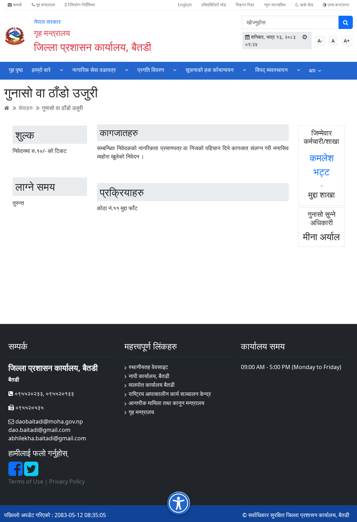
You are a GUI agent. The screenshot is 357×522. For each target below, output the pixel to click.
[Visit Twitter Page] (31, 473)
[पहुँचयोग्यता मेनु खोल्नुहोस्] (178, 503)
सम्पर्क (17, 5)
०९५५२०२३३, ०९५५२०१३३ (43, 393)
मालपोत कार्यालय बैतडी (152, 385)
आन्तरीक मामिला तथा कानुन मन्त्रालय (166, 403)
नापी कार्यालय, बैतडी (149, 376)
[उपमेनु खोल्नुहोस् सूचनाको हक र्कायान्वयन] (244, 70)
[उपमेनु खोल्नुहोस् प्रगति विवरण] (174, 70)
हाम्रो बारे (41, 70)
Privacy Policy (67, 481)
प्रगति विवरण (150, 70)
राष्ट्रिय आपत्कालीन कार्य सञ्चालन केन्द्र (170, 394)
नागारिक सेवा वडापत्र (94, 70)
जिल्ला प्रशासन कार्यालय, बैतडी (92, 46)
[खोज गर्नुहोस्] (346, 22)
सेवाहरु (25, 108)
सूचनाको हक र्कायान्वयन (209, 70)
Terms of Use (25, 481)
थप (312, 70)
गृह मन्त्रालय (45, 5)
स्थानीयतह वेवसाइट (148, 367)
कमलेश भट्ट (322, 164)
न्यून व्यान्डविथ (275, 5)
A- (320, 40)
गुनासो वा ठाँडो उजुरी (62, 108)
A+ (347, 40)
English (185, 5)
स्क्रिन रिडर (245, 5)
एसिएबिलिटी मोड (214, 5)
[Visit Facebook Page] (16, 473)
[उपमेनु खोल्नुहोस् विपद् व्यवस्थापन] (298, 70)
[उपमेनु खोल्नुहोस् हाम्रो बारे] (61, 70)
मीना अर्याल (321, 236)
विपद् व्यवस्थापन (271, 70)
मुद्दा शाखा (321, 194)
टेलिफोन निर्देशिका (81, 5)
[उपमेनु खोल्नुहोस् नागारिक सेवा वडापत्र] (126, 70)
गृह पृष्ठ (16, 70)
